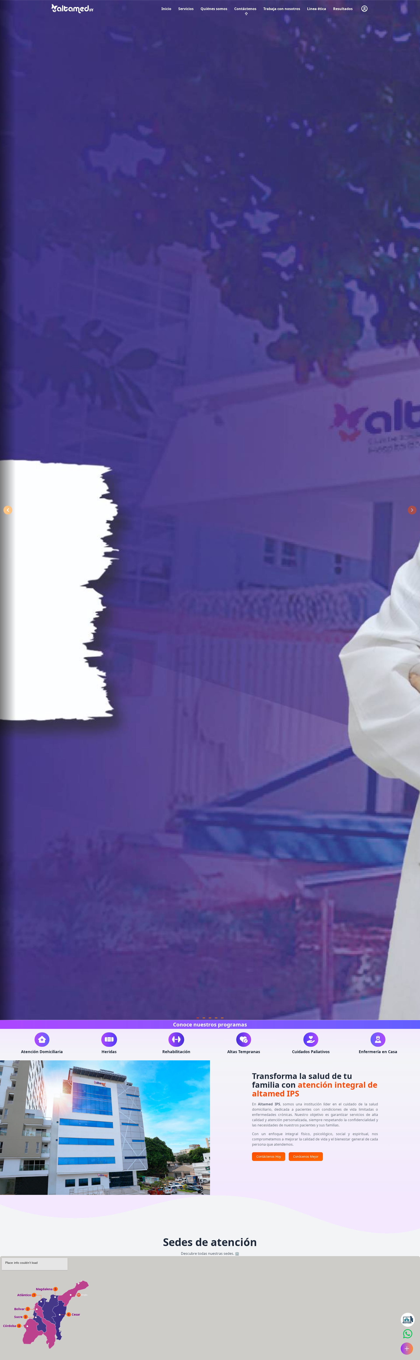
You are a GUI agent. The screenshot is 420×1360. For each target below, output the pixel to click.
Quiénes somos (214, 8)
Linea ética (316, 8)
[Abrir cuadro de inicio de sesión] (364, 8)
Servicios (186, 8)
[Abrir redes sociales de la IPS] (407, 1349)
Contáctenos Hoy (268, 1156)
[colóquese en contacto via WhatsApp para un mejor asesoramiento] (408, 1320)
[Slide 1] (197, 1017)
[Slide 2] (204, 1017)
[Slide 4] (216, 1017)
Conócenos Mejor (305, 1156)
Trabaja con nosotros (281, 8)
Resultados (343, 8)
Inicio (166, 8)
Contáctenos (245, 8)
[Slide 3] (210, 1017)
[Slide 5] (222, 1017)
